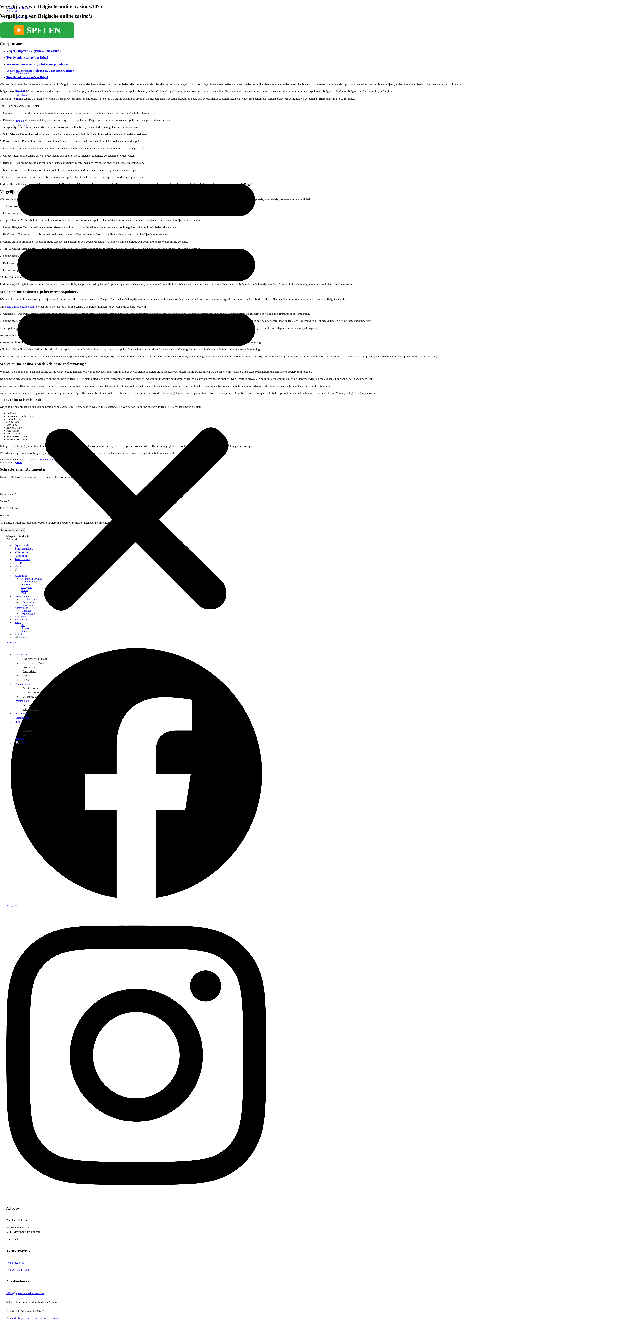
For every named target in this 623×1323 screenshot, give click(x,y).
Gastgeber (29, 671)
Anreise (27, 730)
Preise (26, 675)
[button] (136, 390)
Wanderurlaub (32, 692)
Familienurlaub (32, 688)
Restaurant (21, 90)
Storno (27, 734)
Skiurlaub (28, 705)
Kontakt (20, 120)
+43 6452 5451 (15, 1262)
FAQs (19, 99)
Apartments (22, 17)
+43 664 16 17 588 (17, 1269)
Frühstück (29, 667)
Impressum (24, 1318)
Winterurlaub (22, 73)
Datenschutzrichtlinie (45, 1318)
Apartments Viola (33, 662)
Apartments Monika (35, 658)
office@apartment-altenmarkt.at (25, 1293)
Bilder (26, 679)
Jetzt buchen (22, 95)
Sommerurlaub (23, 51)
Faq (25, 726)
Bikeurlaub (29, 696)
